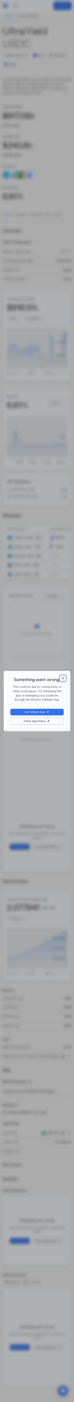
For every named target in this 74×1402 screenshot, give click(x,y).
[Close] (63, 678)
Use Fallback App (34, 712)
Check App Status (34, 721)
